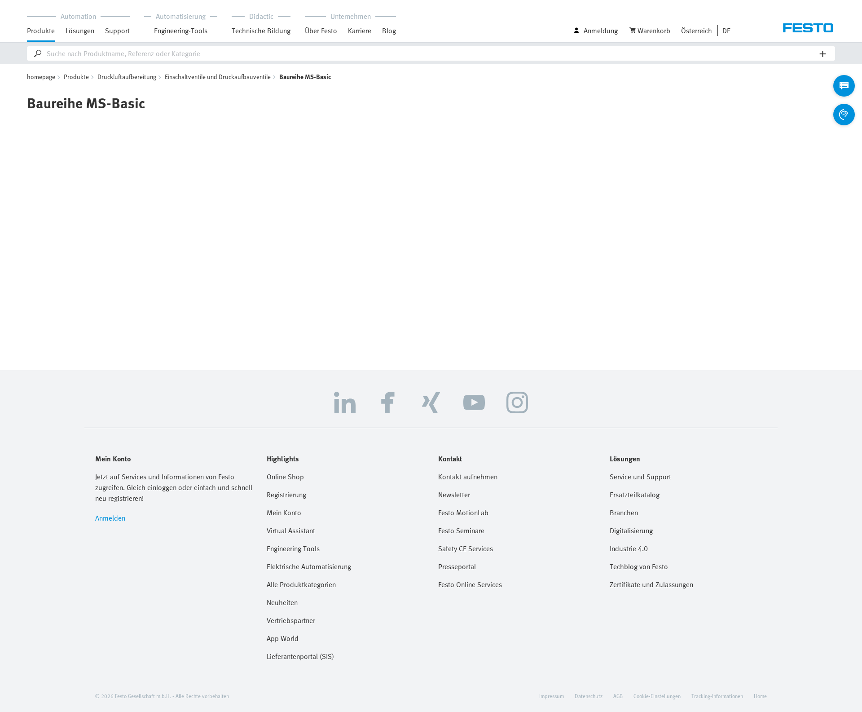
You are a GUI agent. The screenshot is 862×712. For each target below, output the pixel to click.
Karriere (359, 30)
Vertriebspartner (291, 620)
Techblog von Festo (639, 566)
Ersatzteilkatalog (635, 494)
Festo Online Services (470, 584)
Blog (389, 30)
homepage (41, 76)
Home (760, 696)
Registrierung (286, 494)
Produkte (76, 76)
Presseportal (457, 566)
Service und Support (640, 476)
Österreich (696, 30)
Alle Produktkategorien (301, 584)
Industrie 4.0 (629, 548)
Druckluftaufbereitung (126, 76)
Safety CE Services (465, 548)
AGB (618, 696)
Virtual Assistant (291, 530)
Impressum (551, 696)
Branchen (624, 512)
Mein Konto (284, 512)
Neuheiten (282, 602)
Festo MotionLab (463, 512)
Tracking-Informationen (717, 696)
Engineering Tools (293, 548)
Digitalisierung (631, 530)
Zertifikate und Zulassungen (651, 584)
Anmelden (110, 518)
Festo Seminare (461, 530)
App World (283, 638)
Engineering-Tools (180, 30)
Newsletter (454, 494)
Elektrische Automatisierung (309, 566)
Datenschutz (589, 696)
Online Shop (285, 476)
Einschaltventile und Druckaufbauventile (218, 76)
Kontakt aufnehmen (467, 476)
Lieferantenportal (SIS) (300, 656)
